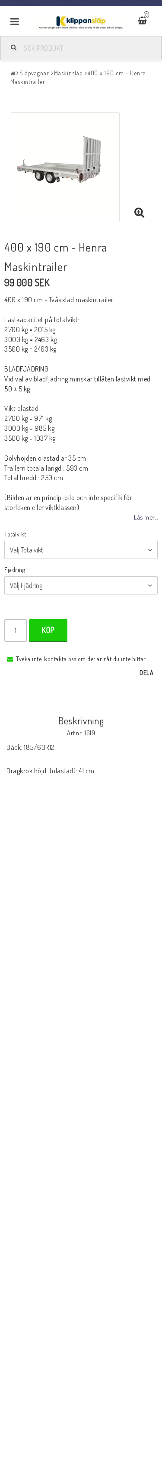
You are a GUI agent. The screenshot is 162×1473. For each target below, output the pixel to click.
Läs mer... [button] (146, 517)
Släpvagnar (34, 73)
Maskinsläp (68, 73)
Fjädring (14, 569)
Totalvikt (15, 534)
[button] (139, 212)
